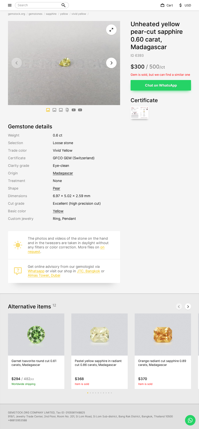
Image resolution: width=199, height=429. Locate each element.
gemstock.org (16, 13)
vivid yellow (79, 13)
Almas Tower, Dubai (44, 275)
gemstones (35, 13)
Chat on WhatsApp (161, 85)
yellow (64, 13)
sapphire (51, 13)
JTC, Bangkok (88, 271)
